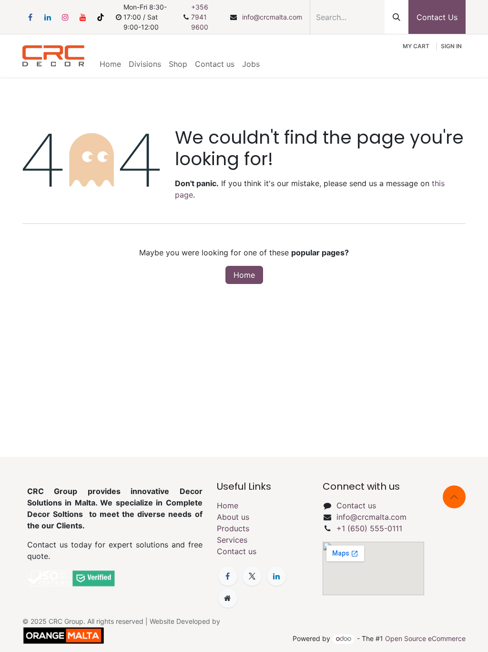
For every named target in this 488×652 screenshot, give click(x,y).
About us (233, 517)
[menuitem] (110, 64)
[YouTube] (83, 17)
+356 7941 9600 (199, 17)
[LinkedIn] (47, 17)
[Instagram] (65, 17)
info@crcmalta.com (272, 17)
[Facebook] (30, 17)
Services (232, 540)
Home (244, 275)
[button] (454, 496)
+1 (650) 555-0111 (369, 528)
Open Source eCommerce (425, 638)
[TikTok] (100, 17)
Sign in (451, 46)
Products (233, 528)
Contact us (236, 551)
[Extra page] (227, 598)
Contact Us (437, 17)
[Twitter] (252, 576)
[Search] (396, 17)
